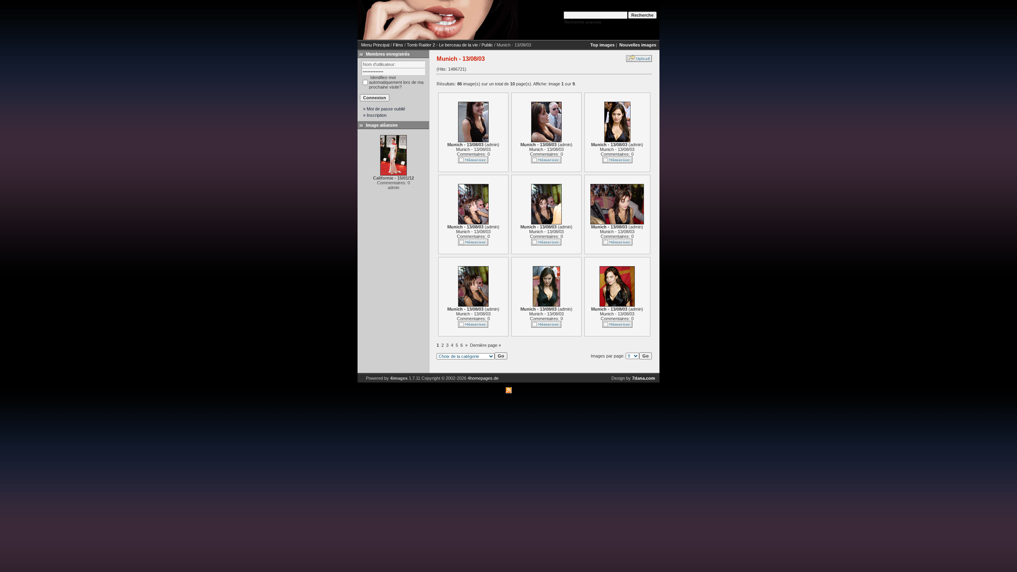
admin (492, 144)
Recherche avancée (583, 22)
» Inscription (375, 115)
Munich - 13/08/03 (473, 149)
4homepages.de (483, 378)
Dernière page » (485, 345)
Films (398, 45)
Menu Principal (375, 45)
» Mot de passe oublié (384, 108)
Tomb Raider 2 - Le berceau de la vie (442, 45)
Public (487, 45)
